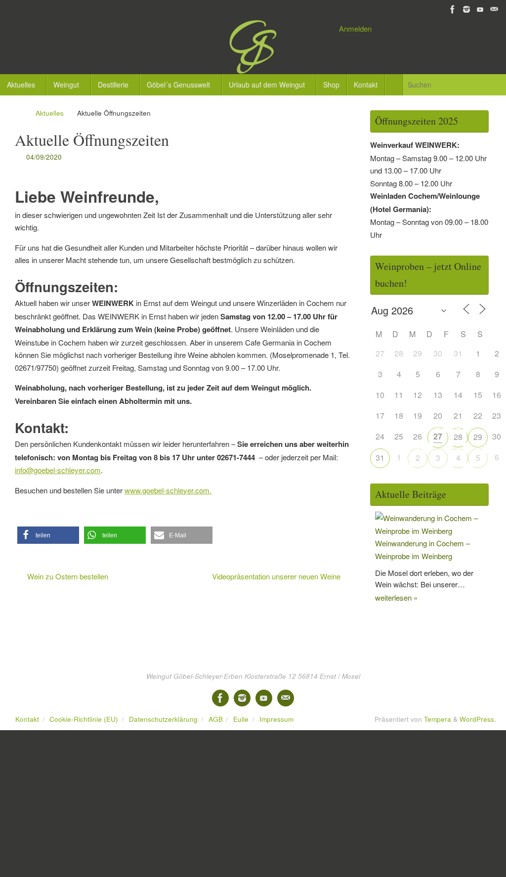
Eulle (241, 719)
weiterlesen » (396, 597)
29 (477, 436)
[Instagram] (466, 9)
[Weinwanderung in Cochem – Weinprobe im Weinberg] (432, 531)
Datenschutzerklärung (163, 719)
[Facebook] (453, 9)
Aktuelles (50, 113)
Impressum (276, 719)
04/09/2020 (44, 157)
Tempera (437, 719)
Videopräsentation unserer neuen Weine (277, 576)
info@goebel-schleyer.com (58, 470)
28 (458, 436)
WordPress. (478, 719)
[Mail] (494, 9)
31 (380, 457)
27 (437, 436)
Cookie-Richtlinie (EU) (83, 719)
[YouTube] (480, 9)
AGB (216, 719)
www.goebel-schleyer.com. (168, 490)
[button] (48, 535)
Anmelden (355, 28)
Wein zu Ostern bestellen (66, 576)
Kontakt (27, 719)
